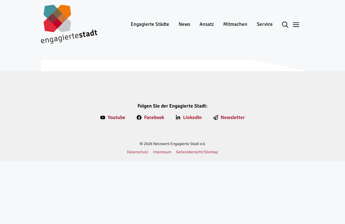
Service (265, 24)
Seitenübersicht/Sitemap (197, 151)
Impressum (162, 151)
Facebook (154, 117)
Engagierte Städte (150, 24)
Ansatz (206, 24)
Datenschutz (137, 151)
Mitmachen (235, 24)
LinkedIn (192, 117)
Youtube (116, 117)
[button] (287, 25)
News (184, 24)
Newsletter (233, 117)
